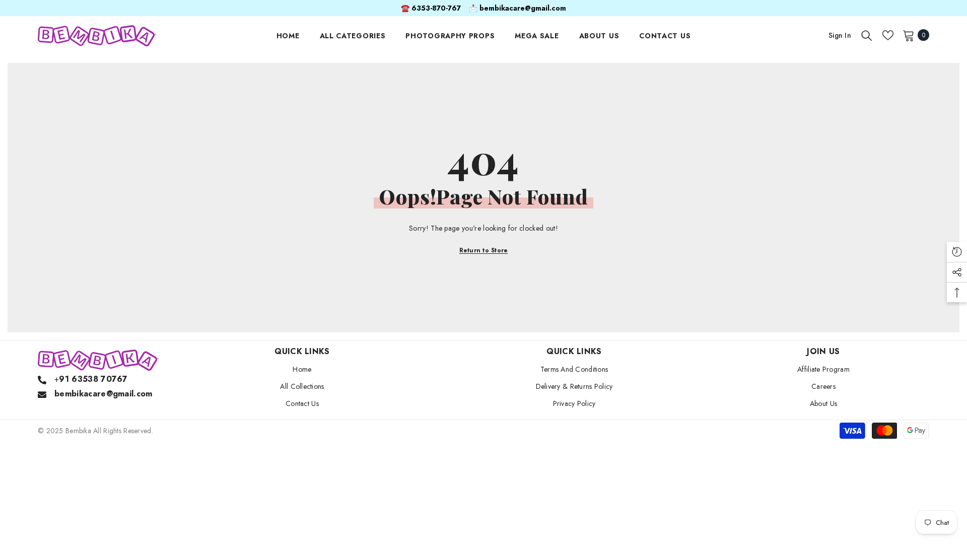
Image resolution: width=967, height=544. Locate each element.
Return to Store (483, 250)
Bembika (78, 431)
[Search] (866, 35)
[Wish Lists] (887, 35)
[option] (483, 8)
